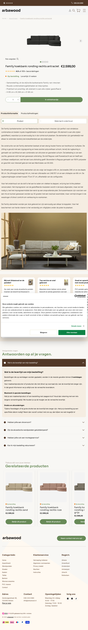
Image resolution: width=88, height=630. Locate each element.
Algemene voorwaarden (41, 563)
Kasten (4, 572)
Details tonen (76, 326)
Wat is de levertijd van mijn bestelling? (23, 363)
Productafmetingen (29, 113)
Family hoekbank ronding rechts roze (51, 508)
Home (4, 18)
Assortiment (13, 18)
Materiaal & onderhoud (64, 121)
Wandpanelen (7, 566)
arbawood (10, 617)
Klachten (36, 569)
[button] (78, 10)
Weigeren (43, 332)
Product (20, 121)
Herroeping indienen (40, 560)
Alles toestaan (72, 332)
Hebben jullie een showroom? (19, 422)
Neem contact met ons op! (71, 538)
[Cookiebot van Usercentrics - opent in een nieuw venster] (76, 296)
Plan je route (6, 603)
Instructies (37, 572)
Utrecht (64, 572)
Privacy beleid (38, 566)
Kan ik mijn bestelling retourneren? (21, 445)
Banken (4, 578)
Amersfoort (66, 563)
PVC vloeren (6, 584)
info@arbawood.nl (30, 600)
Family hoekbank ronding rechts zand (17, 508)
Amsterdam (66, 566)
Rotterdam (65, 575)
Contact (5, 587)
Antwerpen (65, 569)
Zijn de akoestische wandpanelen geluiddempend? (28, 430)
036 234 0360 (29, 598)
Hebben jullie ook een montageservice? (23, 438)
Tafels (4, 575)
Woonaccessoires (8, 581)
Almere (64, 560)
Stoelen (4, 569)
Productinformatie (9, 113)
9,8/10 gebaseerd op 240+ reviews (20, 613)
